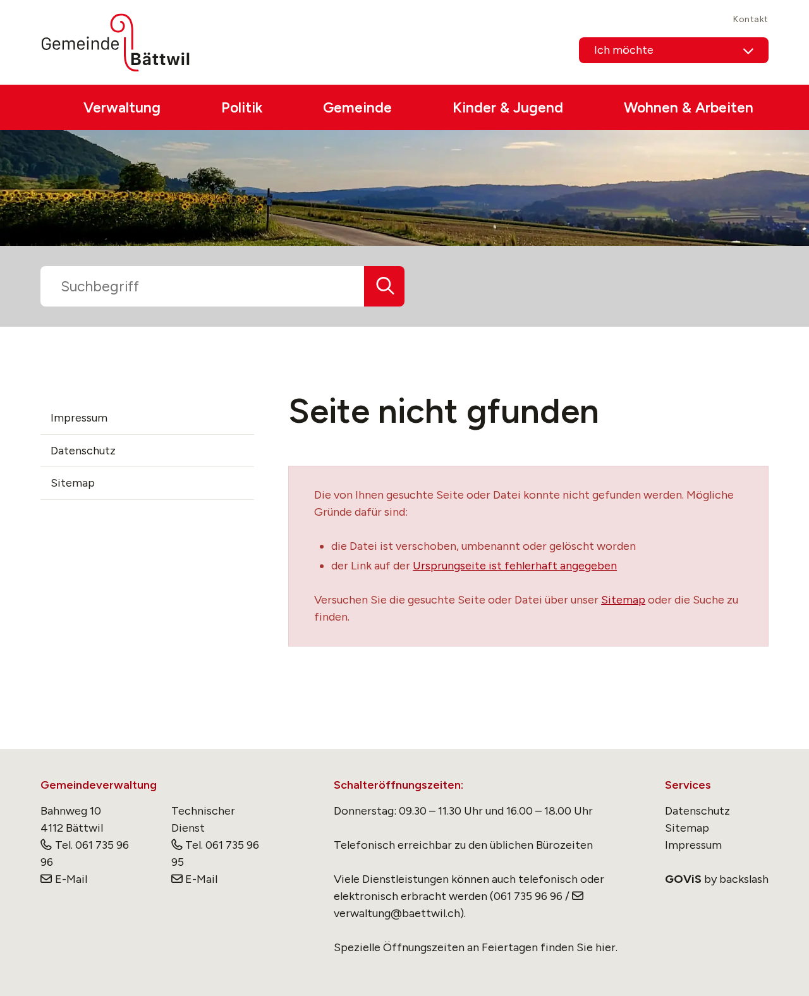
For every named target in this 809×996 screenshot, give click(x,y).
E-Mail (71, 879)
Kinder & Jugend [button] (508, 107)
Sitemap (623, 600)
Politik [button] (241, 107)
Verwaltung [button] (122, 107)
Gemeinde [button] (357, 107)
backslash (744, 879)
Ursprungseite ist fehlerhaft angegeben (515, 566)
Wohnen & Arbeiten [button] (688, 107)
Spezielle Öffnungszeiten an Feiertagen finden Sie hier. (475, 947)
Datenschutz (83, 451)
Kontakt (751, 19)
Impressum (79, 418)
